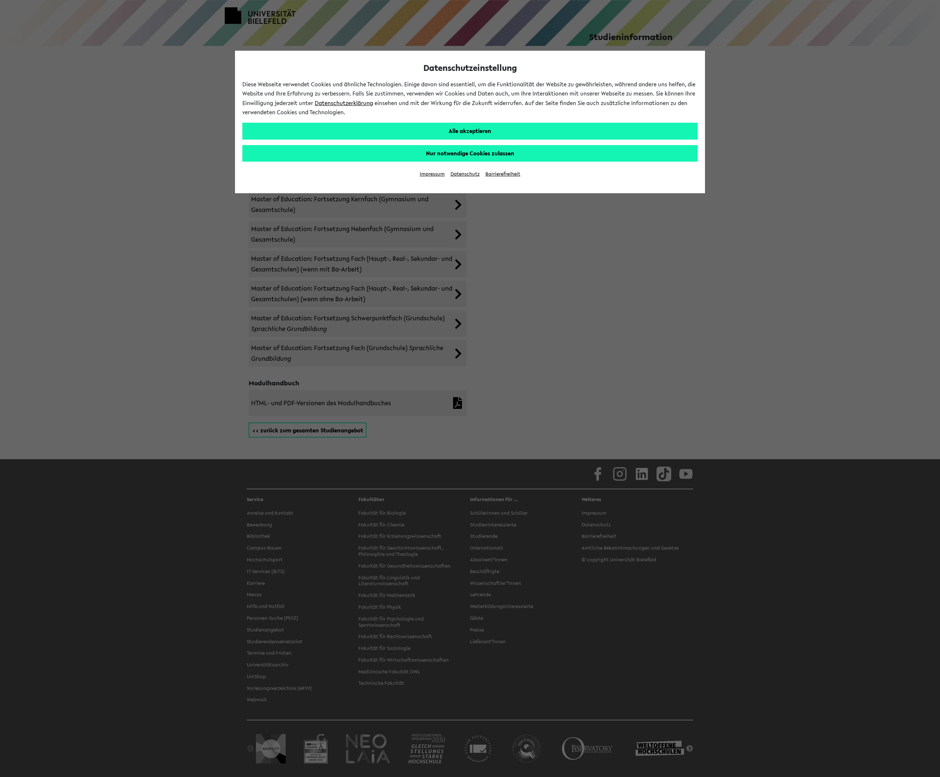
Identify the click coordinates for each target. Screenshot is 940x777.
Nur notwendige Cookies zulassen (470, 153)
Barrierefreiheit (502, 173)
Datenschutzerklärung (344, 103)
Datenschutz (465, 173)
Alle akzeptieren (470, 131)
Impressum (432, 173)
